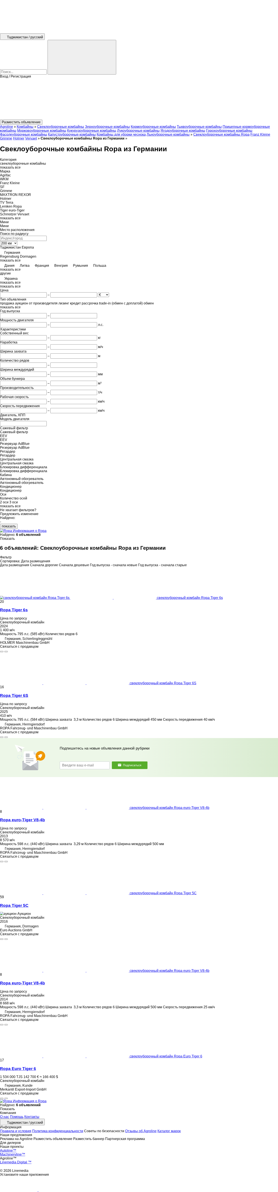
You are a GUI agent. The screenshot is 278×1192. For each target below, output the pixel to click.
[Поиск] (82, 57)
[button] (139, 99)
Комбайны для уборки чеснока (121, 134)
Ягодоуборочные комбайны (183, 130)
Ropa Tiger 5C (14, 905)
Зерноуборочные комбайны (107, 126)
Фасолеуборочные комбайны (23, 134)
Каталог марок (169, 1131)
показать (9, 526)
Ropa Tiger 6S (14, 695)
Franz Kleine (260, 134)
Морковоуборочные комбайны (41, 130)
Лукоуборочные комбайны (138, 130)
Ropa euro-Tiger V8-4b (22, 820)
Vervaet (31, 138)
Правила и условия (15, 1131)
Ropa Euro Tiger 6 (18, 1068)
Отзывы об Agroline (141, 1131)
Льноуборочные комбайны (168, 134)
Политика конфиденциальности (57, 1131)
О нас (4, 1117)
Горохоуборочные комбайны (229, 130)
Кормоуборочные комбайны (153, 126)
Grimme (6, 138)
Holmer (18, 138)
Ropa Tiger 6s (14, 610)
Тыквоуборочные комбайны (199, 126)
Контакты (31, 1117)
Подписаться (132, 765)
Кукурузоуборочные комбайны (91, 130)
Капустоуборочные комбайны (72, 134)
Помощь (16, 1117)
